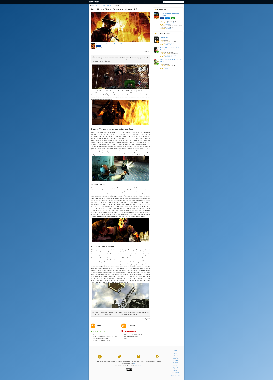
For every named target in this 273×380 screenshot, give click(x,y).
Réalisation (131, 325)
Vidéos (121, 2)
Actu (102, 2)
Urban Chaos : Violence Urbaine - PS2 (109, 44)
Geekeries (142, 2)
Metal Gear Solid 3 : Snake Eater (170, 60)
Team (175, 369)
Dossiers (134, 2)
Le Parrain (164, 37)
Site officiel (168, 28)
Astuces (127, 2)
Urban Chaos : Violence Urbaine (106, 5)
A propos (175, 370)
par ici (134, 363)
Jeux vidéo (176, 365)
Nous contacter (175, 375)
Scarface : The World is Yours (169, 48)
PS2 (97, 5)
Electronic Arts (170, 43)
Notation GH (175, 367)
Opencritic (175, 374)
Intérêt (99, 325)
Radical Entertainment (172, 55)
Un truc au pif (175, 352)
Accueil (176, 350)
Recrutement (175, 372)
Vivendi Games (168, 56)
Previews (114, 2)
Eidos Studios (168, 24)
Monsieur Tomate (138, 365)
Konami (169, 67)
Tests (108, 2)
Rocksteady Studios (171, 22)
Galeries (175, 358)
